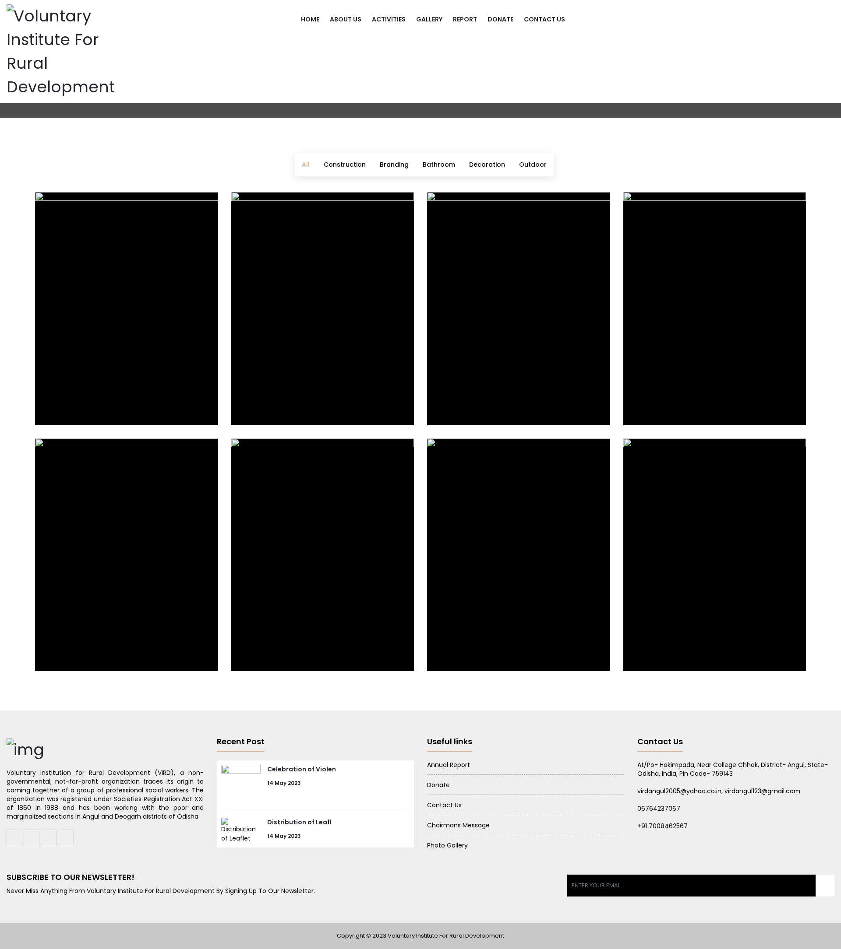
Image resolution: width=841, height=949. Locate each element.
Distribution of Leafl (299, 822)
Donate (438, 785)
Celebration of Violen (301, 769)
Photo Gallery (447, 845)
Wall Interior (663, 641)
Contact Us (444, 805)
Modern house (472, 641)
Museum (66, 641)
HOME (310, 19)
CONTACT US (544, 19)
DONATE (500, 19)
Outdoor (533, 164)
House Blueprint (476, 395)
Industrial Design (87, 395)
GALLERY (429, 19)
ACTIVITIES (389, 19)
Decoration (487, 164)
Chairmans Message (458, 825)
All (306, 164)
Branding (394, 164)
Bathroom (439, 164)
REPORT (465, 19)
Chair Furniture (278, 395)
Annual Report (448, 764)
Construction (345, 164)
